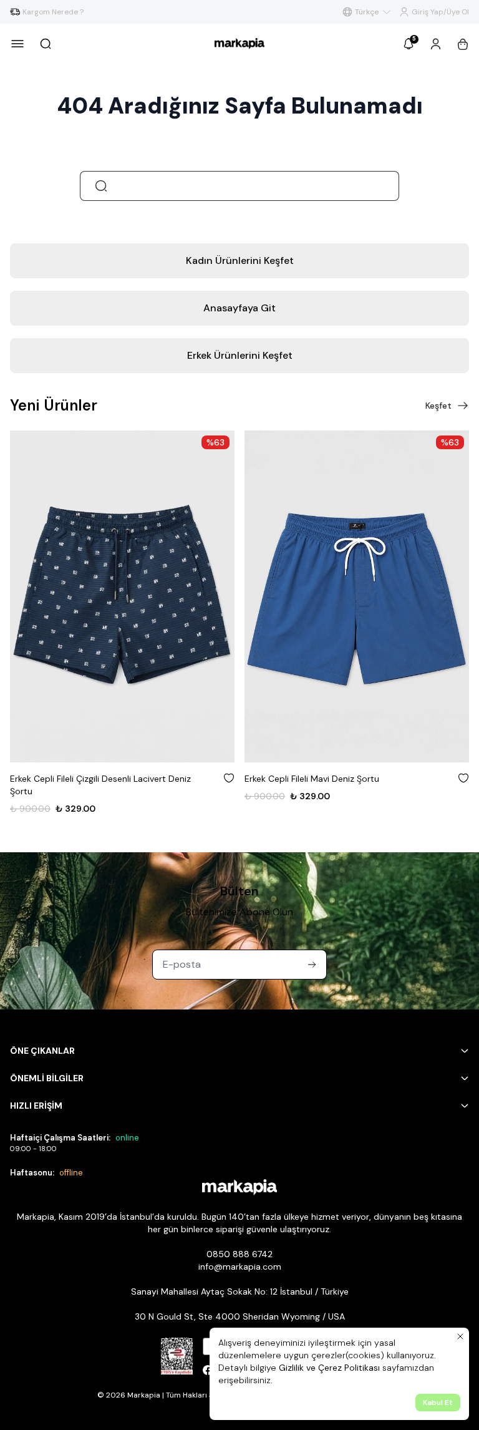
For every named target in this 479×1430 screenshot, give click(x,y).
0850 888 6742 (239, 1254)
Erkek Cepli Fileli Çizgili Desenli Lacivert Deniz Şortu (100, 785)
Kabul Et (438, 1403)
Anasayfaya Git (239, 307)
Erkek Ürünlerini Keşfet (240, 355)
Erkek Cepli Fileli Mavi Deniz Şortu (311, 778)
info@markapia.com (239, 1266)
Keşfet (438, 405)
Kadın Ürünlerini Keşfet (240, 260)
